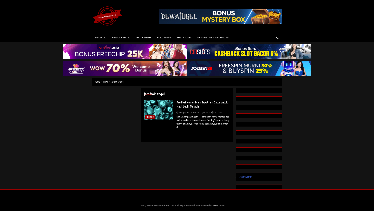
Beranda (100, 37)
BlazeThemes (219, 205)
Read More (182, 131)
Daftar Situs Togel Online (212, 37)
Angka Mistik (143, 37)
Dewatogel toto (245, 176)
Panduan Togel (120, 37)
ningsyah (184, 112)
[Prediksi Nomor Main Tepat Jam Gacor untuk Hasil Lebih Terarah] (158, 110)
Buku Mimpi (164, 37)
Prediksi (150, 117)
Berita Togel (184, 37)
